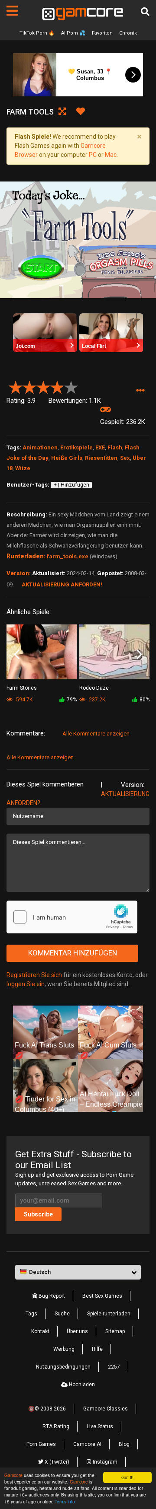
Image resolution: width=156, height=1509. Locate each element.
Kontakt (40, 1331)
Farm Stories (21, 688)
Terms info (65, 1501)
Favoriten (102, 33)
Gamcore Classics (105, 1409)
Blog (124, 1444)
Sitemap (115, 1331)
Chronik (128, 33)
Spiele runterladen (108, 1314)
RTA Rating (55, 1426)
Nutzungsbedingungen (63, 1367)
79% (72, 700)
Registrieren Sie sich (34, 974)
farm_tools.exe (67, 556)
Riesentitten (101, 458)
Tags (31, 1314)
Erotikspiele (76, 447)
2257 (114, 1367)
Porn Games (41, 1444)
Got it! (127, 1477)
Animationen (40, 447)
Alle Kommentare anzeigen (96, 733)
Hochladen (81, 1385)
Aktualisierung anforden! (62, 584)
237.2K (96, 700)
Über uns (77, 1331)
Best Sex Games (102, 1296)
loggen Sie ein (25, 984)
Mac (111, 154)
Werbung (64, 1349)
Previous (16, 655)
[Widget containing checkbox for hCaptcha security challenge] (71, 917)
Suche (62, 1314)
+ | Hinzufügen (71, 485)
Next (139, 655)
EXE (100, 447)
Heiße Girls (66, 458)
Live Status (100, 1426)
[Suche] (145, 11)
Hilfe (97, 1349)
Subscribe (38, 1214)
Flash (114, 447)
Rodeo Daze (94, 688)
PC (93, 154)
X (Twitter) (56, 1462)
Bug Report (51, 1296)
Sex (125, 458)
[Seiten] (12, 10)
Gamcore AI (87, 1444)
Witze (22, 468)
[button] (140, 390)
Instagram (104, 1462)
